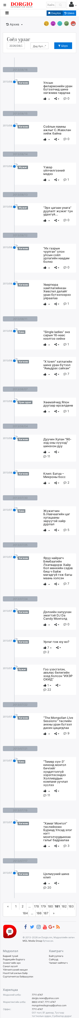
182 (64, 906)
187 (45, 913)
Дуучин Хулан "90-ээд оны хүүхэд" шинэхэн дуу (57, 442)
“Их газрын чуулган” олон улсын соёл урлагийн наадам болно (56, 254)
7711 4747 (37, 994)
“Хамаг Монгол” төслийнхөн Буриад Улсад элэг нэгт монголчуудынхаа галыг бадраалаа (57, 831)
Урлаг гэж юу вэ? (56, 642)
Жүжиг (23, 167)
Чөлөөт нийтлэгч (58, 962)
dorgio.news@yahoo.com (45, 998)
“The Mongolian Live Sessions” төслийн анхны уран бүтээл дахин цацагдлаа (58, 723)
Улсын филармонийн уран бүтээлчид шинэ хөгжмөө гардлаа (57, 88)
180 (50, 906)
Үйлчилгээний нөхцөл (15, 969)
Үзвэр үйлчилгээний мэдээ (54, 170)
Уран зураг (25, 402)
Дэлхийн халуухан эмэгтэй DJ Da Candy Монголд (57, 615)
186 (39, 913)
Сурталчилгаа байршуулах (18, 976)
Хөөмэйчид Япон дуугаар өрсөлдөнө (58, 403)
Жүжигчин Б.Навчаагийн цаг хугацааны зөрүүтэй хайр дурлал (56, 517)
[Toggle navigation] (7, 13)
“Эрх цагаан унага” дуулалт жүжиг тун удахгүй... (58, 211)
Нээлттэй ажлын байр (15, 973)
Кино (21, 332)
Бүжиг (22, 669)
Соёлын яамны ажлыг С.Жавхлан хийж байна (57, 130)
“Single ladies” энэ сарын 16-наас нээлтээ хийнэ (56, 335)
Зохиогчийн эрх (12, 962)
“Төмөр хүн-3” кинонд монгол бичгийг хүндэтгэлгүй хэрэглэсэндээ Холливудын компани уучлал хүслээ (55, 773)
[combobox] (39, 45)
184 (25, 913)
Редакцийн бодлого (14, 959)
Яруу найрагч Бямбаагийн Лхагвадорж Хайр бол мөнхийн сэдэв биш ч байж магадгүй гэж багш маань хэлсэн (58, 568)
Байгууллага (56, 956)
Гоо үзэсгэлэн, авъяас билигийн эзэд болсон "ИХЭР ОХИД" (57, 674)
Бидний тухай (10, 956)
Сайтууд (53, 959)
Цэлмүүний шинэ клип (56, 875)
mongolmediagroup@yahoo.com (49, 1005)
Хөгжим (23, 82)
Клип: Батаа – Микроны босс (54, 475)
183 (71, 906)
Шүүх (64, 45)
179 (43, 906)
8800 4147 (38, 1002)
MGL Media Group (32, 940)
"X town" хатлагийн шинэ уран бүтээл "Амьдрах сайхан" (57, 365)
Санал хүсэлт (10, 966)
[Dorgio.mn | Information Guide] (10, 931)
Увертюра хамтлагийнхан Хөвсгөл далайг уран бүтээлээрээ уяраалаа (57, 291)
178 (36, 906)
